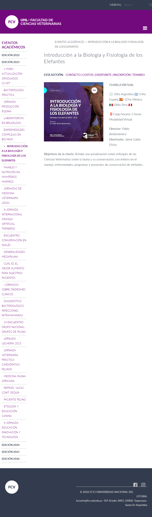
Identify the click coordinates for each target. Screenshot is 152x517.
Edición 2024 (11, 444)
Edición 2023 (11, 62)
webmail (116, 4)
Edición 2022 (11, 55)
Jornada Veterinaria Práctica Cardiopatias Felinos (11, 360)
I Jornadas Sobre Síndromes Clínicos (14, 289)
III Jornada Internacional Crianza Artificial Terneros (12, 219)
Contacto (73, 74)
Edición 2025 (11, 451)
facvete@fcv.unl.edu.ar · (90, 500)
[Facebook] (135, 484)
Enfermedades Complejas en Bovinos (13, 134)
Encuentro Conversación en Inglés (14, 240)
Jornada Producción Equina (10, 106)
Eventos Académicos (69, 41)
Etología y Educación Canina (10, 411)
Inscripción (122, 74)
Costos (87, 74)
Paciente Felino (15, 399)
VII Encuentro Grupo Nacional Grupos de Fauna (14, 327)
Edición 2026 (11, 458)
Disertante (103, 74)
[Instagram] (143, 484)
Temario (138, 74)
